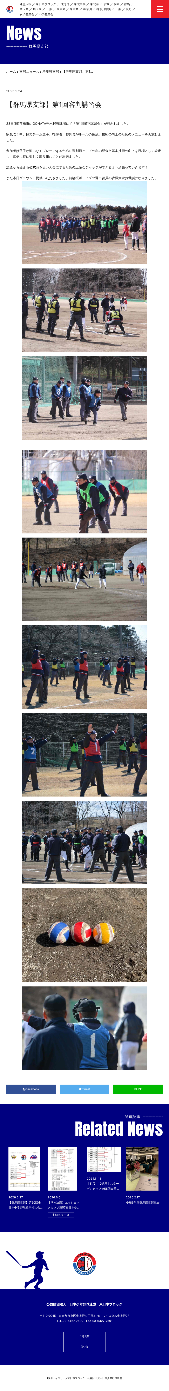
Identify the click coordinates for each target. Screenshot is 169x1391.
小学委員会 (46, 14)
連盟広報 (25, 4)
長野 (129, 9)
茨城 (106, 4)
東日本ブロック (46, 4)
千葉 (49, 9)
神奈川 (87, 9)
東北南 (94, 4)
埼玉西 (24, 9)
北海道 (65, 4)
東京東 (61, 9)
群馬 (127, 4)
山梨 (118, 9)
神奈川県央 (103, 9)
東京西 (74, 9)
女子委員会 (27, 14)
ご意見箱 (84, 1336)
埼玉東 (37, 9)
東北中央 (80, 4)
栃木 (117, 4)
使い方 (84, 1346)
